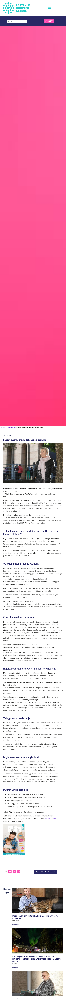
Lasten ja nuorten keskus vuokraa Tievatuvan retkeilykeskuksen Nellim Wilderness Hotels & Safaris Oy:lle (36, 959)
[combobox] (17, 21)
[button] (10, 871)
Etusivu (3, 427)
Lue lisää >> (15, 924)
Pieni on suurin (11, 427)
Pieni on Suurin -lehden (53, 819)
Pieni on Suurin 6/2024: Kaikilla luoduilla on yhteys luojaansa (35, 917)
